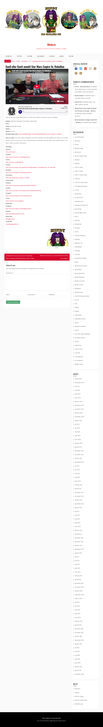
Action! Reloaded (79, 137)
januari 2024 (78, 447)
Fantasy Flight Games (81, 213)
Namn (8, 295)
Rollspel (77, 307)
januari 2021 (78, 580)
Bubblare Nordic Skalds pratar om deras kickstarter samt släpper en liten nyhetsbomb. (86, 89)
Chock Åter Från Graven (81, 183)
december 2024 (79, 405)
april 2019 (77, 659)
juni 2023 (77, 470)
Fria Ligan (77, 228)
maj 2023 (77, 474)
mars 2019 (77, 663)
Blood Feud (78, 152)
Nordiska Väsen (79, 292)
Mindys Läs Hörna (79, 281)
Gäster (77, 232)
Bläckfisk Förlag (79, 148)
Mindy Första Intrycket (81, 266)
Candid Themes (61, 721)
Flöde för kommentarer (81, 700)
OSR (76, 304)
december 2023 (79, 451)
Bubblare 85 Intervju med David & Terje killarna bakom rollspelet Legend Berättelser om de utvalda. (20, 257)
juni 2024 (77, 428)
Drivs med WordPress (43, 721)
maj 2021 (77, 564)
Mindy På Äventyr (80, 277)
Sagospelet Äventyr (80, 319)
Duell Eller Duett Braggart (90, 123)
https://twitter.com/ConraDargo (14, 201)
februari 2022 (78, 530)
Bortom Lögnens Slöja (81, 156)
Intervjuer (77, 254)
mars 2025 (78, 398)
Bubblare (77, 164)
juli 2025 (77, 386)
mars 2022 (78, 527)
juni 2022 (77, 515)
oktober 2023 (78, 458)
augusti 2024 (78, 421)
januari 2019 (78, 670)
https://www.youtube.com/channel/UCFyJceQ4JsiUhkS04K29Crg (23, 191)
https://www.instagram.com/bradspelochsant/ (18, 209)
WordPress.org (79, 704)
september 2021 (79, 549)
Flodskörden (78, 224)
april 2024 (77, 436)
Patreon (51, 56)
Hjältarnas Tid (78, 243)
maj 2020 (77, 610)
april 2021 (77, 568)
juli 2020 (77, 602)
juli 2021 (77, 557)
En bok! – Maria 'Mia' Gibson (82, 87)
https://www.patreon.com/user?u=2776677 (18, 178)
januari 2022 (78, 534)
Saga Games (78, 315)
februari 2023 (78, 485)
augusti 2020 (78, 599)
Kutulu (76, 262)
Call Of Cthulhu (79, 167)
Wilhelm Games (79, 364)
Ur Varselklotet (79, 361)
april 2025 (77, 394)
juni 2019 (77, 652)
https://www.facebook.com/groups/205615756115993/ (21, 186)
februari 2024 (78, 443)
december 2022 (79, 492)
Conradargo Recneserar (81, 186)
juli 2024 (77, 424)
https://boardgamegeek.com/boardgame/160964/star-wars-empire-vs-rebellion (40, 134)
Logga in (77, 693)
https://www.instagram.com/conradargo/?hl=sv (19, 196)
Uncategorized (79, 357)
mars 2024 (78, 439)
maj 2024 (77, 432)
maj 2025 (77, 390)
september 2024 (79, 417)
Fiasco (76, 217)
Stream (77, 342)
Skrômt (77, 323)
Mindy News (78, 270)
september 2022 (79, 504)
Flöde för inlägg (79, 696)
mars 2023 (78, 481)
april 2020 (77, 614)
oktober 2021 (78, 546)
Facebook (9, 56)
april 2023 (77, 477)
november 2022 (79, 496)
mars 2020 (78, 617)
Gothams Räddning (80, 236)
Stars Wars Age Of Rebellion (82, 334)
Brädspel (77, 160)
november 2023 (79, 455)
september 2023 (79, 462)
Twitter (19, 56)
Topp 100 (77, 353)
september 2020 (79, 595)
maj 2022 (77, 519)
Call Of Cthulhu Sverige (81, 175)
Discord (71, 56)
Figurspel (77, 220)
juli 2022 (77, 511)
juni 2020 (77, 606)
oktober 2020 (78, 591)
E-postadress (31, 295)
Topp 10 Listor (79, 349)
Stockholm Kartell (79, 338)
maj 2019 (77, 655)
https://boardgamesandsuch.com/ (15, 214)
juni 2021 (77, 561)
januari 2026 (78, 379)
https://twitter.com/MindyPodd (14, 162)
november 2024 (79, 409)
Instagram (40, 56)
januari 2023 (78, 489)
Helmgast (77, 239)
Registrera (77, 689)
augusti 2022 (78, 508)
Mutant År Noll (79, 285)
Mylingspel (78, 289)
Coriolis (77, 190)
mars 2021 (77, 572)
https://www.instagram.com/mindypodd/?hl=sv (19, 173)
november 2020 (79, 587)
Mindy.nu (51, 44)
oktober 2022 (78, 500)
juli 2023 (77, 466)
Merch (62, 56)
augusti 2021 (78, 553)
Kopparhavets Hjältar (80, 258)
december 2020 (79, 583)
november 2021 (79, 542)
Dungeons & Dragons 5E (81, 205)
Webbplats (52, 295)
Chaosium (77, 179)
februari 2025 (78, 402)
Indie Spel (77, 251)
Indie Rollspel (78, 247)
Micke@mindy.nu (10, 219)
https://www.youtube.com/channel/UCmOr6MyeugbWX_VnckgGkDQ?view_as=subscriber (30, 167)
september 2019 (79, 640)
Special (77, 330)
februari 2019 (78, 667)
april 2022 (77, 523)
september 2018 (79, 674)
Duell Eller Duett (79, 201)
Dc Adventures (79, 198)
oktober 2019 (78, 636)
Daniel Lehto (78, 194)
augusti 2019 (78, 644)
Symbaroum (78, 345)
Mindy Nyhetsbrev (80, 273)
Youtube (29, 56)
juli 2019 (77, 648)
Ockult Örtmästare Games (82, 296)
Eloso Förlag (78, 209)
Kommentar (9, 273)
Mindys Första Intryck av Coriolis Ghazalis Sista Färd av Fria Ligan (54, 257)
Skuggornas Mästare (80, 326)
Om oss (77, 300)
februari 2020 (78, 621)
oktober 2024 (78, 413)
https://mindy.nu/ (10, 152)
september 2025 (79, 383)
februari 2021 (78, 576)
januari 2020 (78, 625)
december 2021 (79, 538)
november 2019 (79, 633)
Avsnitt (77, 145)
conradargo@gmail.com (12, 224)
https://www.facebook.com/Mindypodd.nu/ (18, 157)
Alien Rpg (77, 141)
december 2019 (79, 629)
